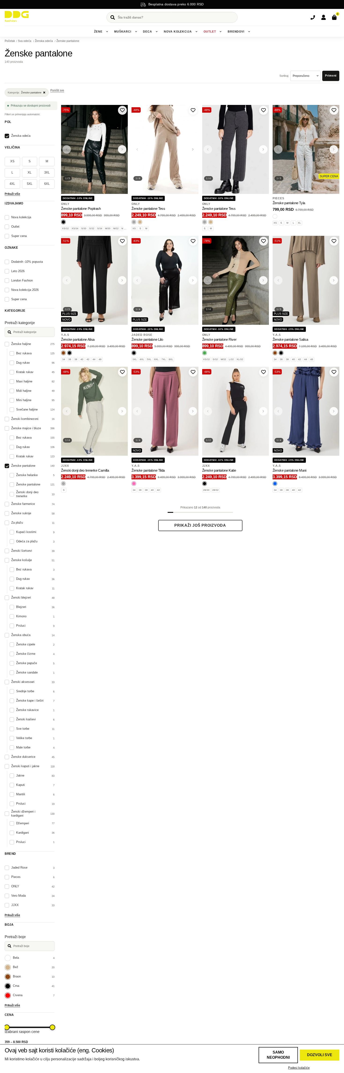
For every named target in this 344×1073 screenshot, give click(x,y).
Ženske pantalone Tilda (148, 470)
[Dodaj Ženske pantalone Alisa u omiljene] (122, 241)
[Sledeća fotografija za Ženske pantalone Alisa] (122, 280)
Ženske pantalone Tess (148, 209)
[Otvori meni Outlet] (220, 31)
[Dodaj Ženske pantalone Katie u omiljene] (263, 372)
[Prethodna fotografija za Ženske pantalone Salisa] (278, 280)
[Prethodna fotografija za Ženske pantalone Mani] (278, 411)
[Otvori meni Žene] (107, 31)
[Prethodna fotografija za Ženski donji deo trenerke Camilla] (66, 411)
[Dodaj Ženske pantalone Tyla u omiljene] (333, 110)
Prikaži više (12, 194)
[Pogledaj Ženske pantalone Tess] (165, 149)
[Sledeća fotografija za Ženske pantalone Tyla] (333, 149)
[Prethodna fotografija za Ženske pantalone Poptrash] (66, 149)
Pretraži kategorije (20, 323)
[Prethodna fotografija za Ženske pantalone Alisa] (66, 280)
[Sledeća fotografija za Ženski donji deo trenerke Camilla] (122, 411)
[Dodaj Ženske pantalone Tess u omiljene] (193, 110)
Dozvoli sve (319, 1055)
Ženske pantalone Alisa (78, 339)
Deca (147, 31)
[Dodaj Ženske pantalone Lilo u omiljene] (193, 241)
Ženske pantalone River (219, 339)
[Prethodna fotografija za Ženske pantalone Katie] (208, 411)
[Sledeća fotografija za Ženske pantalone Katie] (263, 411)
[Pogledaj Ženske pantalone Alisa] (94, 280)
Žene (98, 31)
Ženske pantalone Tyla (289, 203)
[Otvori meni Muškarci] (136, 31)
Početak (10, 41)
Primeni (331, 75)
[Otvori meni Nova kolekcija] (196, 31)
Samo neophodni (278, 1054)
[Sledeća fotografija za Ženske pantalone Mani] (333, 411)
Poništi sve (57, 90)
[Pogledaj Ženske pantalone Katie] (235, 411)
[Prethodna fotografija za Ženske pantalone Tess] (137, 149)
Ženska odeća (44, 41)
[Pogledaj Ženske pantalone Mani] (306, 411)
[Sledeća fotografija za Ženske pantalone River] (263, 280)
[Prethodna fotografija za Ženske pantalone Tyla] (278, 149)
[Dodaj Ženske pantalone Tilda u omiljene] (193, 372)
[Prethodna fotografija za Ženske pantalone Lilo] (137, 280)
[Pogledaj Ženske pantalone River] (235, 280)
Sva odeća (25, 41)
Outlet (210, 31)
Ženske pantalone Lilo (147, 339)
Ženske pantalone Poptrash (81, 209)
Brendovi (236, 31)
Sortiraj (284, 76)
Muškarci (122, 31)
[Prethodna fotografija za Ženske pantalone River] (208, 280)
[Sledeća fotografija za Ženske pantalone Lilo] (193, 280)
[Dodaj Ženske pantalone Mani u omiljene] (333, 372)
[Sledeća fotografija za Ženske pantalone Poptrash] (122, 149)
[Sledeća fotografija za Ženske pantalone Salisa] (333, 280)
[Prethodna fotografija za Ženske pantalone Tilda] (137, 411)
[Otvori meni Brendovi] (249, 31)
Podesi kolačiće (299, 1067)
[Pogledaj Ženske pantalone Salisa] (306, 280)
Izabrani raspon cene (22, 1032)
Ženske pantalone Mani (289, 470)
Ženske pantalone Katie (219, 470)
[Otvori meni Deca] (157, 31)
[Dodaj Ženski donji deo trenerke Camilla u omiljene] (122, 372)
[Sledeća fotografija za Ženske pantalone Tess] (193, 149)
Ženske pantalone (67, 41)
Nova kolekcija (178, 31)
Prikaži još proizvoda (200, 525)
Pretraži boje (15, 937)
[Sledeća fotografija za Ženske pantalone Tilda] (193, 411)
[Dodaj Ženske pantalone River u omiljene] (263, 241)
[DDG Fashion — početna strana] (17, 16)
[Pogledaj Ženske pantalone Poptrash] (94, 149)
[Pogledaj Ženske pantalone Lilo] (165, 280)
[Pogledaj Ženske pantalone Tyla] (306, 149)
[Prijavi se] (323, 17)
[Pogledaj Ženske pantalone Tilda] (165, 411)
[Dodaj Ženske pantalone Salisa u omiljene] (333, 241)
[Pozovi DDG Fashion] (312, 17)
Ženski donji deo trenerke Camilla (85, 470)
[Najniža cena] (7, 1027)
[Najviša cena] (52, 1027)
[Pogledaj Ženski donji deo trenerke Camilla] (94, 411)
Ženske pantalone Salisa (290, 339)
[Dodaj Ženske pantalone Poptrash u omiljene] (122, 110)
